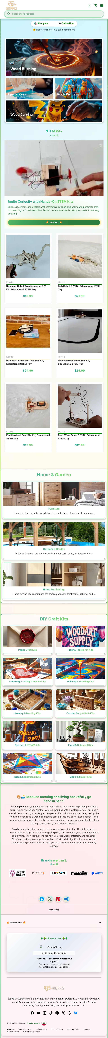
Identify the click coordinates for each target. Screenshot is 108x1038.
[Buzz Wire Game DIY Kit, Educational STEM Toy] (80, 406)
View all (54, 135)
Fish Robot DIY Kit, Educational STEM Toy (79, 288)
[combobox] (54, 14)
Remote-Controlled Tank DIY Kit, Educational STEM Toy (25, 362)
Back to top (54, 909)
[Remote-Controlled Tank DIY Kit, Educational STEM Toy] (28, 331)
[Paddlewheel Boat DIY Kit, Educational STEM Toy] (28, 406)
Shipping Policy (73, 1029)
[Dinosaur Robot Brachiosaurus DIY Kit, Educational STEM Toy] (28, 256)
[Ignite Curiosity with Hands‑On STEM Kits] (54, 168)
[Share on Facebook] (41, 899)
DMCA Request (13, 1032)
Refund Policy (41, 1029)
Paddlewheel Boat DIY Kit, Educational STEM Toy (28, 437)
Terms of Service (25, 1029)
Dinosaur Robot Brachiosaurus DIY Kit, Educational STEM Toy (26, 288)
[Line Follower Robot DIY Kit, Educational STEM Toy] (80, 331)
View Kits (54, 222)
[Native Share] (66, 899)
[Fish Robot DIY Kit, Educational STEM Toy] (80, 256)
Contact (87, 1029)
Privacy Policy (57, 1029)
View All (54, 864)
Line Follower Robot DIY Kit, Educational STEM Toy (74, 362)
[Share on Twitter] (50, 899)
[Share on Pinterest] (58, 899)
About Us (10, 1029)
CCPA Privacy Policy (31, 1032)
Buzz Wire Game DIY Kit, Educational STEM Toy (79, 437)
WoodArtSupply (19, 1023)
